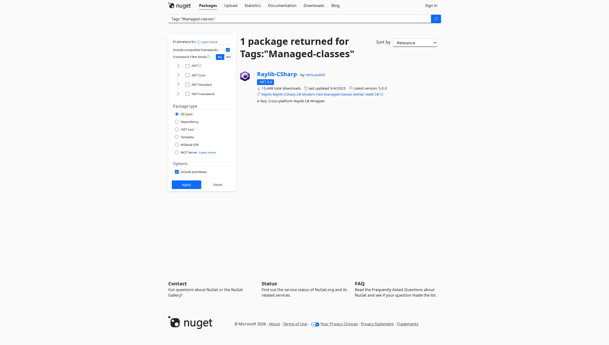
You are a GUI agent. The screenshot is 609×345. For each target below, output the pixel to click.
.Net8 (369, 94)
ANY (228, 57)
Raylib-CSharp (277, 74)
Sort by (383, 42)
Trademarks (408, 324)
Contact (177, 283)
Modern (308, 94)
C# (298, 94)
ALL (220, 57)
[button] (199, 41)
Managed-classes (338, 94)
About (274, 324)
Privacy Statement (377, 324)
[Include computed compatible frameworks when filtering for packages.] (228, 50)
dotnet (358, 94)
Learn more (209, 42)
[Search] (436, 19)
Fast (319, 94)
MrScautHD (315, 74)
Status (269, 283)
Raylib (267, 94)
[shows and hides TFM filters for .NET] (178, 66)
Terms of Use (295, 324)
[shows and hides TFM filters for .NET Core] (178, 75)
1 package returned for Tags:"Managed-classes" (297, 47)
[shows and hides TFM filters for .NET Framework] (178, 94)
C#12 (378, 94)
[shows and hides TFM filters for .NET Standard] (178, 84)
